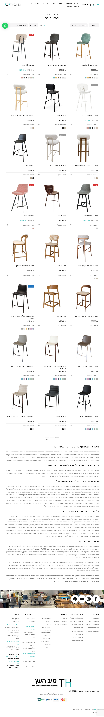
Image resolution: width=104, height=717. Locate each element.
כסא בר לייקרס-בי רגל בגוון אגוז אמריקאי (20, 416)
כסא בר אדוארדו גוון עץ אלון (88, 266)
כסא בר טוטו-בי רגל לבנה (89, 115)
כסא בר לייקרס (61, 416)
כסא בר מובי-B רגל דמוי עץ (89, 65)
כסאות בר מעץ (94, 621)
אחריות (48, 647)
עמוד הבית (55, 14)
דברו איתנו (47, 635)
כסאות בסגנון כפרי (76, 621)
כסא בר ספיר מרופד (91, 215)
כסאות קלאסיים (77, 641)
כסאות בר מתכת (93, 628)
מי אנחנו (48, 630)
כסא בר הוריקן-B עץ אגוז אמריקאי (86, 316)
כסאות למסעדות (77, 624)
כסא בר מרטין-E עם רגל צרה (88, 416)
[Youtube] (82, 599)
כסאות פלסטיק (78, 637)
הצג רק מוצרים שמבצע (78, 25)
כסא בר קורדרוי (29, 215)
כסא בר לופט (61, 115)
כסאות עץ (79, 634)
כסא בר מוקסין (61, 316)
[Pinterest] (75, 599)
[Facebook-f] (96, 599)
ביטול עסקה (47, 638)
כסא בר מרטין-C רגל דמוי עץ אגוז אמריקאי (55, 367)
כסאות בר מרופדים (92, 624)
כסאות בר (95, 618)
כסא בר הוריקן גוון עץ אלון (25, 266)
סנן (93, 25)
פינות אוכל (63, 618)
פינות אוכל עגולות (61, 624)
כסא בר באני (62, 266)
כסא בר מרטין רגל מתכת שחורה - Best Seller (21, 317)
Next (47, 439)
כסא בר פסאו (61, 215)
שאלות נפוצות (46, 633)
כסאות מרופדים (77, 631)
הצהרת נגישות (46, 627)
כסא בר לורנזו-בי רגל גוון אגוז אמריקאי (85, 165)
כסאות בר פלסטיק (92, 631)
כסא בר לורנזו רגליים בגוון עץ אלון (22, 115)
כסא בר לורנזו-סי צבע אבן (57, 165)
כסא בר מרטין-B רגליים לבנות (88, 366)
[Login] (15, 5)
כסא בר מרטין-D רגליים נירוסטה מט (22, 366)
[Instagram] (89, 599)
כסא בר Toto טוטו (28, 65)
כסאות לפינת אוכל (76, 618)
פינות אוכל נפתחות (60, 621)
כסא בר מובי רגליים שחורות (57, 65)
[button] (5, 26)
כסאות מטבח (78, 628)
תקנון (49, 624)
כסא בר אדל (30, 165)
